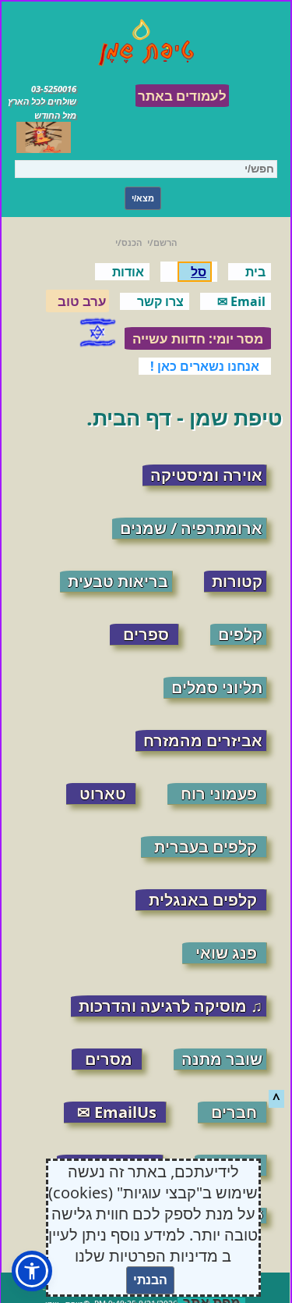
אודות (128, 271)
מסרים (108, 1059)
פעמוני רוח (219, 793)
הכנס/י (128, 242)
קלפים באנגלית (203, 899)
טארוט (102, 793)
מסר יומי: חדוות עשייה (197, 338)
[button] (32, 1271)
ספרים (146, 634)
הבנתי (150, 1280)
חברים (234, 1112)
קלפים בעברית (205, 846)
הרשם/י (162, 242)
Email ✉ (241, 301)
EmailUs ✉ (117, 1112)
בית (255, 271)
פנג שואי (226, 952)
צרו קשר (160, 301)
